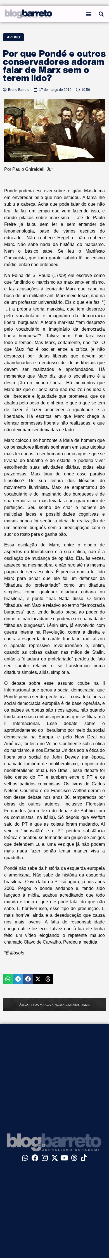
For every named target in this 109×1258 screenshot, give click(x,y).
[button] (88, 13)
